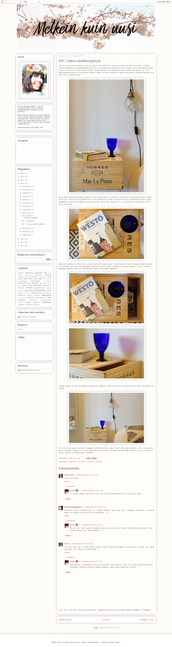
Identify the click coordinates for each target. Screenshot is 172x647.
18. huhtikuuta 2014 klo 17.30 (94, 507)
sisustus (99, 461)
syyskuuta (26, 196)
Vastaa (66, 481)
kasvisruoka (47, 278)
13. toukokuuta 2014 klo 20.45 (90, 525)
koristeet (43, 283)
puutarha (31, 297)
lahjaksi (29, 288)
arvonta (21, 273)
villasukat (29, 304)
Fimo (49, 273)
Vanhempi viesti (147, 620)
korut (49, 283)
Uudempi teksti (65, 620)
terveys (20, 302)
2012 (22, 242)
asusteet (38, 273)
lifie (49, 291)
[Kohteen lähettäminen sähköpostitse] (87, 458)
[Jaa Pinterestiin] (96, 458)
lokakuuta (26, 193)
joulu (49, 277)
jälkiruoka (28, 279)
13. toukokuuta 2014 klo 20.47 (90, 561)
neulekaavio (47, 293)
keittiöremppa (22, 281)
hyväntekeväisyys (23, 276)
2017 (22, 173)
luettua (20, 293)
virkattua (36, 304)
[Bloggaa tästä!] (89, 458)
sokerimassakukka (45, 300)
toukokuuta (26, 209)
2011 (22, 246)
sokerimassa (33, 300)
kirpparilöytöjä (24, 283)
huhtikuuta (26, 213)
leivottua (28, 291)
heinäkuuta (26, 203)
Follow (20, 329)
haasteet (28, 275)
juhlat (20, 279)
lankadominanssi (40, 287)
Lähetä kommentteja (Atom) (109, 628)
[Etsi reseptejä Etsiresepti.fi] (29, 370)
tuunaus (28, 302)
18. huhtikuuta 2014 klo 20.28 (81, 544)
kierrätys (81, 461)
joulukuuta (26, 186)
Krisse (72, 490)
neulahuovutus (36, 293)
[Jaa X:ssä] (91, 458)
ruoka (49, 297)
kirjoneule (47, 281)
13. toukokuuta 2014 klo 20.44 (90, 490)
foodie (20, 275)
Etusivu (106, 620)
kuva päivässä (34, 285)
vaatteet (36, 302)
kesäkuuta (26, 206)
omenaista (37, 295)
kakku (40, 279)
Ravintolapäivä (41, 297)
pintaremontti (22, 297)
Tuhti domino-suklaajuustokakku (30, 217)
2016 (22, 177)
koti (19, 285)
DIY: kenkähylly (28, 221)
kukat (24, 285)
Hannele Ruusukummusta (73, 507)
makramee (27, 293)
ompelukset (46, 295)
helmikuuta (26, 231)
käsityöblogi (47, 285)
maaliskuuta (27, 228)
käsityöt (21, 288)
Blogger (117, 642)
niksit (29, 295)
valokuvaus (46, 302)
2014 (22, 183)
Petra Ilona (68, 475)
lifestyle (90, 461)
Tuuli (66, 544)
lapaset (48, 287)
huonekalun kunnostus (43, 275)
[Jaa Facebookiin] (93, 458)
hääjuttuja (33, 276)
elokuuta (26, 200)
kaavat (35, 278)
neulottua (21, 295)
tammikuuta (26, 235)
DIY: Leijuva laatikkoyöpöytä (33, 224)
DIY (45, 273)
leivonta (20, 290)
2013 (22, 239)
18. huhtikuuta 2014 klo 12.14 (86, 475)
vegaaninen (21, 304)
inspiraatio (42, 276)
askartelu (72, 461)
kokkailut (35, 283)
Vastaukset (71, 486)
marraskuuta (27, 190)
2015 (22, 180)
